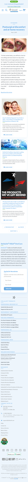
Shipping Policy (4, 432)
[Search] (6, 10)
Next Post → (14, 231)
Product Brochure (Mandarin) (8, 382)
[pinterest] (24, 450)
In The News (14, 22)
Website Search (4, 401)
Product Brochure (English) (7, 377)
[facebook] (7, 450)
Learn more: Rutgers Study (14, 6)
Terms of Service (5, 428)
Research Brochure (5, 391)
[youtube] (11, 450)
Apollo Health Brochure (6, 396)
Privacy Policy (4, 435)
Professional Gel (6, 329)
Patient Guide (4, 375)
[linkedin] (16, 450)
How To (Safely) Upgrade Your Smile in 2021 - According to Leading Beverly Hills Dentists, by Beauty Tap (13, 119)
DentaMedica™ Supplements (9, 312)
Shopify (15, 478)
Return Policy (4, 430)
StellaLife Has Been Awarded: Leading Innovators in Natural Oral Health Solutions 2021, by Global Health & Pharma (13, 154)
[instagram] (3, 450)
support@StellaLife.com (8, 420)
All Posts (21, 227)
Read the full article (6, 92)
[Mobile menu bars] (3, 10)
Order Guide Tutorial (6, 394)
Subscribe (8, 288)
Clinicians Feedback (5, 384)
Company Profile (5, 373)
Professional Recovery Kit (9, 304)
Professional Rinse (7, 339)
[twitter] (20, 450)
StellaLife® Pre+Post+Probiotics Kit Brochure (11, 387)
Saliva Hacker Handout (6, 399)
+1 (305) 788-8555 (7, 413)
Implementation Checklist (7, 370)
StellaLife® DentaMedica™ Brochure (9, 389)
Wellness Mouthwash (8, 352)
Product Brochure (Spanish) (7, 380)
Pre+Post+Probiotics (7, 317)
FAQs (2, 423)
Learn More (8, 134)
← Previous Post (9, 227)
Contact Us (3, 425)
